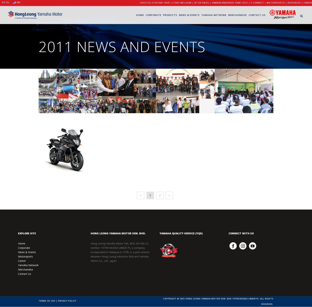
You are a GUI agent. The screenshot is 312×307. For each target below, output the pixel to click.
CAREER (308, 2)
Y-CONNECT (257, 2)
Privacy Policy (67, 300)
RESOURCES (294, 2)
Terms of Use (47, 300)
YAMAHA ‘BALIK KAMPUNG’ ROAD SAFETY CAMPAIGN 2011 (243, 90)
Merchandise (25, 269)
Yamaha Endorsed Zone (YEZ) (230, 2)
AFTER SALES (201, 2)
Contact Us (24, 274)
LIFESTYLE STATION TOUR (155, 2)
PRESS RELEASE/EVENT (62, 113)
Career (22, 261)
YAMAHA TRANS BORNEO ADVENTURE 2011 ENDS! (124, 90)
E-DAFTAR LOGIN (182, 2)
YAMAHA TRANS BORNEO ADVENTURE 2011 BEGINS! (183, 90)
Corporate (24, 248)
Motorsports (25, 256)
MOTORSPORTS (276, 2)
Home (21, 243)
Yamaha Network (28, 265)
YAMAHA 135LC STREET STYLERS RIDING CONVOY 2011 (66, 90)
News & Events (27, 252)
